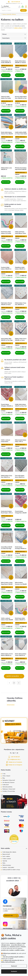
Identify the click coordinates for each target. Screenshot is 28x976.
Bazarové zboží (6, 854)
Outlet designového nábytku (9, 852)
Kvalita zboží (5, 784)
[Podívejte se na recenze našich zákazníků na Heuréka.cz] (14, 839)
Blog (3, 778)
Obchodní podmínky (7, 787)
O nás (3, 773)
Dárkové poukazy (6, 865)
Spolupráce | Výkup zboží (8, 780)
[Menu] (26, 7)
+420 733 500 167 (15, 2)
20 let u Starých (6, 776)
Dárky (3, 863)
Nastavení (14, 966)
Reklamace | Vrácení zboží (8, 789)
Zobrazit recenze (10, 704)
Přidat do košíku (6, 75)
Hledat (23, 10)
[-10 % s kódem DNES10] (21, 122)
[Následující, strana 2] (14, 683)
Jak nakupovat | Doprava (8, 782)
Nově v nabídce (6, 856)
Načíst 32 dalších (12, 676)
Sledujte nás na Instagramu (15, 765)
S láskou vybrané (6, 858)
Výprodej (4, 861)
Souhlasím (14, 971)
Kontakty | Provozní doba (8, 791)
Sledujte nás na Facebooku (15, 762)
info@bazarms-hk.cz (15, 759)
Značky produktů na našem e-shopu (11, 869)
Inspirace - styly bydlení (8, 867)
